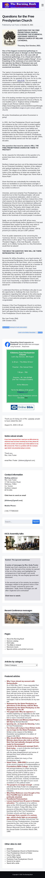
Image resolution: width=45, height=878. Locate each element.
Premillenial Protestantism (17, 799)
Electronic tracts (12, 647)
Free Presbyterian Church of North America (22, 851)
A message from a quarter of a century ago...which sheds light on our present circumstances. (22, 817)
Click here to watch (12, 596)
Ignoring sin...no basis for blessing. (21, 724)
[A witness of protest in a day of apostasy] (20, 5)
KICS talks (10, 643)
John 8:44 (20, 80)
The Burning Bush (28, 874)
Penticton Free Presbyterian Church (20, 859)
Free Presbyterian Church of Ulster (19, 853)
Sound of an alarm (13, 861)
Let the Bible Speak (14, 857)
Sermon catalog (12, 641)
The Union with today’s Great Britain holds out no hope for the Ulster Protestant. (23, 729)
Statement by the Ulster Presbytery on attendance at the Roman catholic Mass (22, 705)
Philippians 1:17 (22, 392)
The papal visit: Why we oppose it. (20, 712)
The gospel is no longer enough (19, 785)
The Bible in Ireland (14, 645)
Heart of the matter (14, 855)
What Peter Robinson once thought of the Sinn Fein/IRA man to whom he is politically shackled (23, 795)
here (26, 398)
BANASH (10, 849)
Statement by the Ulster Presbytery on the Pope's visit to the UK (23, 709)
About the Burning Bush (15, 639)
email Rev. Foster (11, 460)
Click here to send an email (15, 495)
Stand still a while (13, 863)
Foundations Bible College (17, 766)
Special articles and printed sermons (20, 649)
